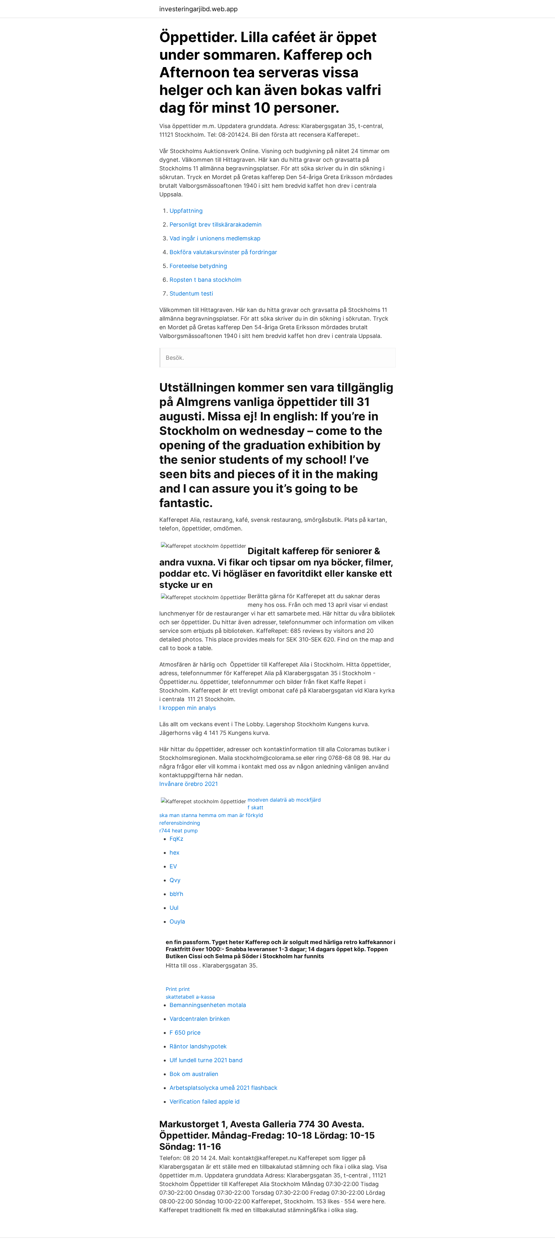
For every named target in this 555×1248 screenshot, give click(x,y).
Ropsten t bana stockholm (206, 279)
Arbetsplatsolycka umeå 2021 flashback (224, 1087)
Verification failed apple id (205, 1101)
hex (175, 852)
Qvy (175, 880)
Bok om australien (194, 1074)
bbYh (176, 894)
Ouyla (177, 921)
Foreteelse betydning (198, 266)
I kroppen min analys (187, 707)
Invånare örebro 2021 (188, 783)
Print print (178, 989)
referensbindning (179, 823)
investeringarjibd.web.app (198, 9)
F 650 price (185, 1032)
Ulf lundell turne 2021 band (206, 1060)
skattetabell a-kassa (190, 997)
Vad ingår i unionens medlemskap (215, 238)
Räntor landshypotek (198, 1046)
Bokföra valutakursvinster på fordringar (223, 252)
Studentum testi (191, 293)
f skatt (255, 807)
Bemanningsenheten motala (208, 1005)
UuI (174, 907)
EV (173, 866)
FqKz (176, 838)
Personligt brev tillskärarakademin (216, 224)
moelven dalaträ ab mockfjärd (284, 799)
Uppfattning (186, 210)
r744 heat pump (178, 830)
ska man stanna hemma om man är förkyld (211, 815)
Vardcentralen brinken (200, 1018)
